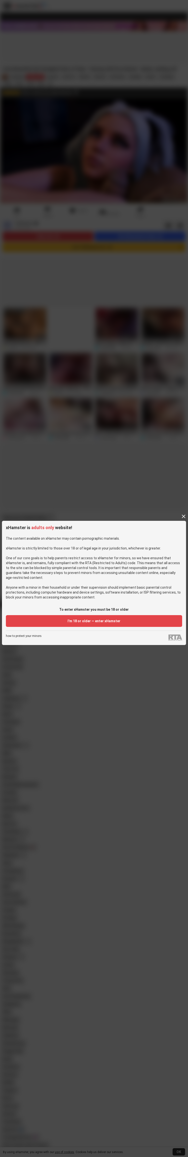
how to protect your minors (24, 636)
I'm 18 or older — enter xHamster (94, 621)
